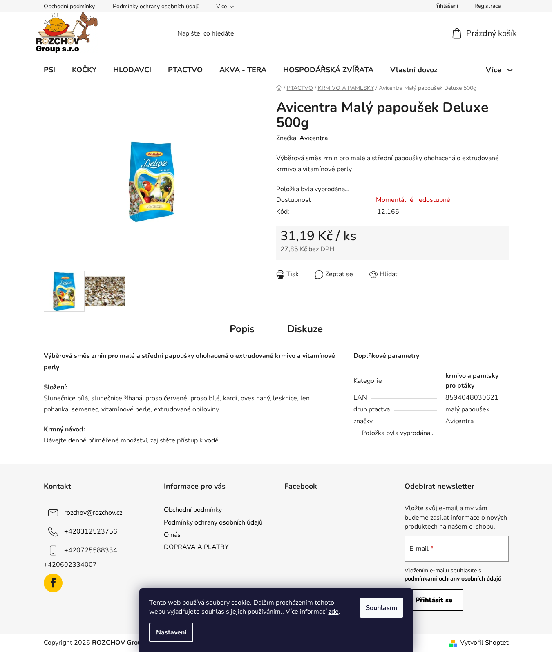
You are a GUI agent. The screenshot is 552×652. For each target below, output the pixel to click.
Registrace (487, 6)
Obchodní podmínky (69, 6)
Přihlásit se (434, 600)
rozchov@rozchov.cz (93, 512)
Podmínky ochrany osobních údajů (156, 6)
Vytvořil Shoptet (484, 642)
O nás (172, 534)
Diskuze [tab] (305, 328)
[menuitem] (49, 70)
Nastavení (171, 632)
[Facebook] (53, 583)
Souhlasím (381, 607)
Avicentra (313, 138)
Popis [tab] (242, 328)
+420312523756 (90, 531)
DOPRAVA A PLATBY (196, 547)
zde (334, 611)
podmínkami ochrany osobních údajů (453, 579)
